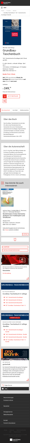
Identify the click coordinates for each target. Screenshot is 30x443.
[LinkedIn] (6, 388)
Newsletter (6, 406)
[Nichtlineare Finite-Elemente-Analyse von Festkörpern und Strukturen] (15, 198)
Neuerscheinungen (9, 397)
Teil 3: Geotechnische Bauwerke (14, 302)
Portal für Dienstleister (9, 423)
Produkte (8, 10)
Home (2, 10)
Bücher (14, 10)
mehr (15, 238)
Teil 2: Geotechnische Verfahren (14, 300)
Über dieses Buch (6, 110)
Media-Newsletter (8, 414)
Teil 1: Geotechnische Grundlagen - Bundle (15, 330)
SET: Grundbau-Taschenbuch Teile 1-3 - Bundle (16, 340)
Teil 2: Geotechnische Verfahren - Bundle (16, 334)
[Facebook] (2, 388)
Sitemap (5, 430)
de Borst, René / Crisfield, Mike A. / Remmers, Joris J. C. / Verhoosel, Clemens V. (14, 211)
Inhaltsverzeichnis (24, 110)
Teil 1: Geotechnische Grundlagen (14, 297)
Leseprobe (6, 247)
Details (26, 234)
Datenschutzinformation (21, 430)
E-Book (6, 230)
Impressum (12, 430)
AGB (10, 431)
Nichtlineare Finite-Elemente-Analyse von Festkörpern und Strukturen (14, 215)
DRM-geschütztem (10, 77)
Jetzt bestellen (13, 96)
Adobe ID (7, 81)
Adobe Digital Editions (17, 79)
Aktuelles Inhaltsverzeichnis (12, 250)
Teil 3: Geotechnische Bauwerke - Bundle (16, 337)
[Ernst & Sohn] (6, 3)
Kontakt (6, 420)
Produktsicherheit (17, 431)
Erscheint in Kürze (8, 400)
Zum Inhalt (15, 110)
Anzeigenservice (8, 411)
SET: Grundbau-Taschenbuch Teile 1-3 (16, 305)
